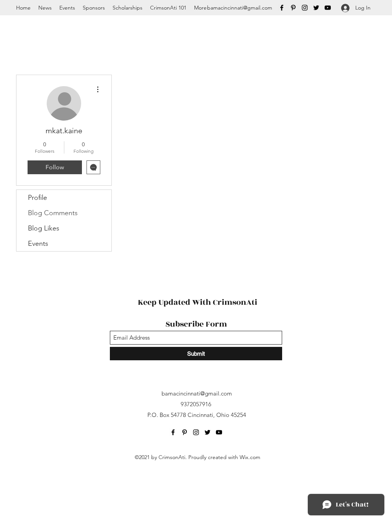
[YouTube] (328, 7)
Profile (37, 197)
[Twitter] (316, 7)
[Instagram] (305, 7)
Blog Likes (43, 228)
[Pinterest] (293, 7)
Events (38, 243)
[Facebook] (282, 7)
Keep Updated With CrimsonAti (197, 302)
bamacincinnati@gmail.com (239, 7)
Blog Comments (53, 213)
